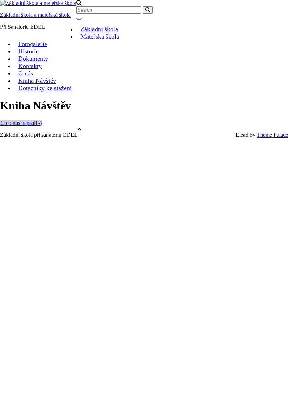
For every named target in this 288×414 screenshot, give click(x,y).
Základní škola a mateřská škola (35, 15)
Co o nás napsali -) (21, 123)
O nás (25, 73)
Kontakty (30, 65)
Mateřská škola (99, 36)
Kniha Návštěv (37, 80)
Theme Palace (272, 135)
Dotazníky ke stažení (45, 88)
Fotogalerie (32, 43)
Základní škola (99, 29)
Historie (28, 51)
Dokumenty (33, 58)
